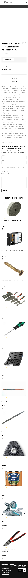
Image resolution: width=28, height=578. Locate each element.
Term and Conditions (7, 570)
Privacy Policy (6, 572)
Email (3, 160)
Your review (5, 176)
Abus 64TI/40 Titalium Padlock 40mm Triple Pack (23, 43)
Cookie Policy (5, 574)
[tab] (14, 78)
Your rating (4, 171)
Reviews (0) (14, 81)
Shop (8, 9)
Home (4, 9)
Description (14, 78)
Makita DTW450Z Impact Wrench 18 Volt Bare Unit (25, 43)
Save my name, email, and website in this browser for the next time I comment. (13, 168)
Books (12, 9)
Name (3, 155)
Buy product (8, 59)
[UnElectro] (6, 2)
